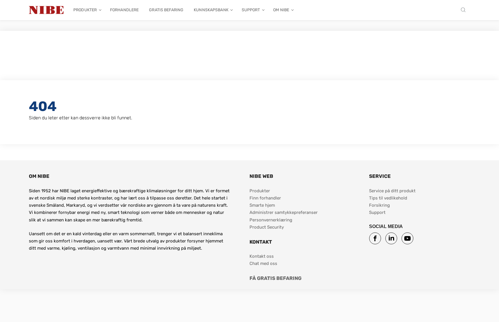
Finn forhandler (266, 198)
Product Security (267, 227)
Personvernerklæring (271, 220)
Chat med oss (263, 263)
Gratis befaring (166, 9)
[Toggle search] (464, 10)
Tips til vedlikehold (388, 198)
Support (251, 9)
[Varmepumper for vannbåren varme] (46, 10)
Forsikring (379, 205)
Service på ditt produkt (392, 190)
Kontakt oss (262, 256)
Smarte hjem (262, 205)
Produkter (85, 9)
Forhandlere (124, 9)
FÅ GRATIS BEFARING (275, 278)
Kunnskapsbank (211, 9)
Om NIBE (281, 9)
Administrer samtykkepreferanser (284, 212)
